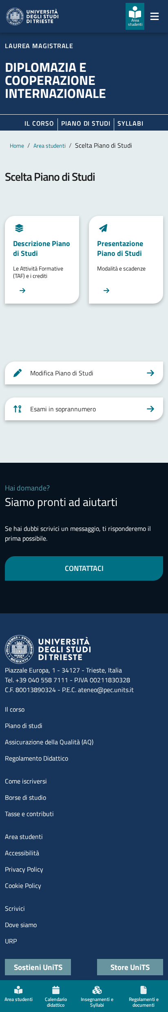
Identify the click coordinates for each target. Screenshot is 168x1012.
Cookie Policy (23, 885)
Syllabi (130, 123)
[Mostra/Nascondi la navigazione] (154, 16)
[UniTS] (32, 16)
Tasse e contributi (29, 814)
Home (17, 145)
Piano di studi (23, 725)
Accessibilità (22, 853)
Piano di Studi (86, 123)
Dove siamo (21, 925)
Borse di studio (25, 797)
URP (11, 941)
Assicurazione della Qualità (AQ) (49, 742)
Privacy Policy (24, 869)
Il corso (39, 123)
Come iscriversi (26, 781)
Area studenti (49, 145)
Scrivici (15, 908)
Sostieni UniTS (38, 967)
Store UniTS (130, 967)
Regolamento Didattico (36, 758)
